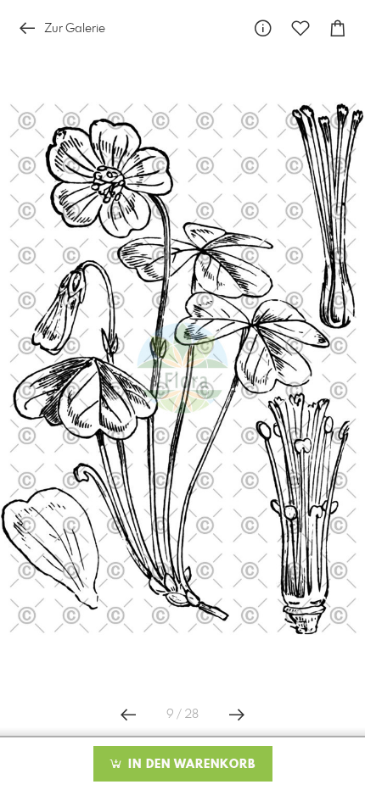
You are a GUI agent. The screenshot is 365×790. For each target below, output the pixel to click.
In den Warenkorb (190, 765)
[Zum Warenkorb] (338, 28)
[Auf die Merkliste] (300, 28)
